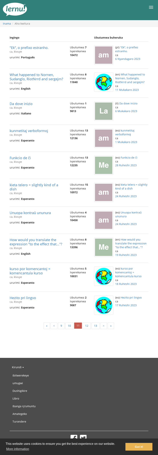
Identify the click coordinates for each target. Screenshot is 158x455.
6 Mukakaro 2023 (126, 111)
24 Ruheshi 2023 (126, 196)
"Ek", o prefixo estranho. (29, 47)
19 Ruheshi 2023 (126, 255)
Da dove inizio (21, 103)
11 (78, 325)
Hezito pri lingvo (23, 297)
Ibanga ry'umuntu (24, 406)
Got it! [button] (139, 446)
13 (95, 326)
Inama (7, 23)
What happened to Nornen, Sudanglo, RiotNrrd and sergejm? (36, 76)
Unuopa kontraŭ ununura (30, 212)
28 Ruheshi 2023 (126, 165)
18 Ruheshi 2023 (126, 284)
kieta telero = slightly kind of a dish (34, 187)
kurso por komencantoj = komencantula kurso (30, 270)
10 (69, 326)
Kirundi (17, 367)
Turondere (19, 421)
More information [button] (17, 449)
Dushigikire (20, 391)
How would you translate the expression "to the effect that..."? (36, 241)
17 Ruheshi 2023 (126, 305)
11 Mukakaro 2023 (127, 90)
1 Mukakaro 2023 (126, 142)
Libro (16, 398)
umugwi (18, 383)
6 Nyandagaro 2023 (127, 59)
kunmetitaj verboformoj (29, 130)
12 (86, 326)
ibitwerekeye (21, 375)
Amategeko (20, 414)
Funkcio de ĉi (20, 158)
